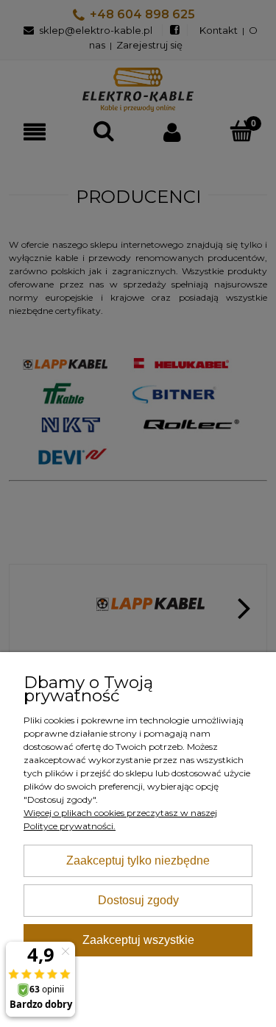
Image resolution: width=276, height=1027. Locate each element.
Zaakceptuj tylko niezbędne (138, 860)
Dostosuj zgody (138, 900)
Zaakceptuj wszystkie (138, 940)
